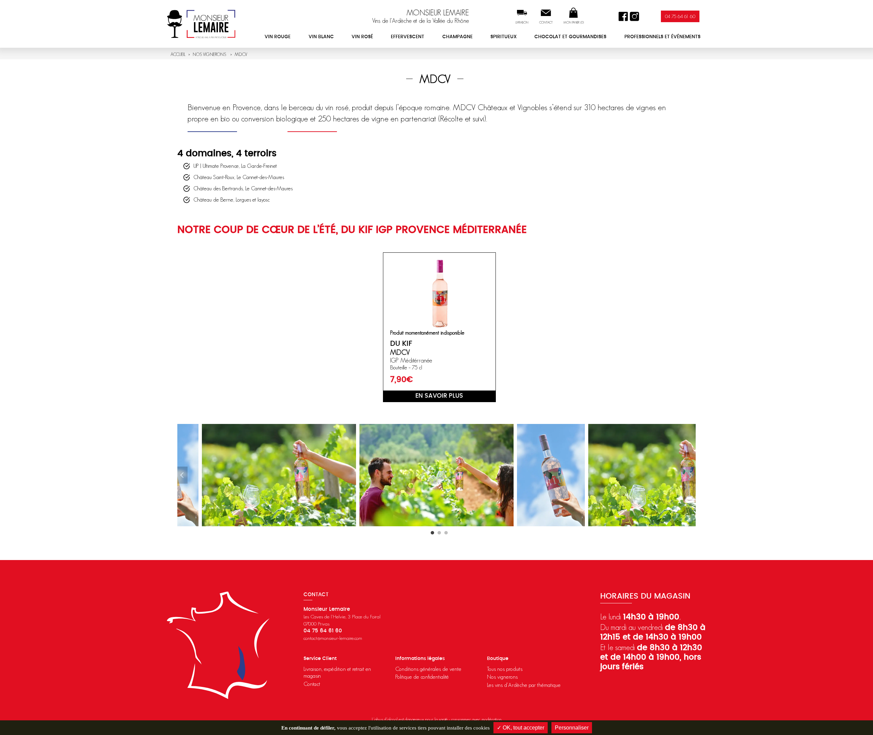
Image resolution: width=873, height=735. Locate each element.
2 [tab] (439, 532)
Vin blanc (321, 36)
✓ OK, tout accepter (520, 728)
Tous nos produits (504, 669)
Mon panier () (573, 22)
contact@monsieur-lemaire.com (333, 638)
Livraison (522, 22)
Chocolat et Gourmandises (570, 36)
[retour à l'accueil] (201, 23)
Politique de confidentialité (422, 677)
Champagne (457, 36)
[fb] (623, 16)
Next (690, 475)
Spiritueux (503, 36)
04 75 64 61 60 (680, 16)
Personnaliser (572, 728)
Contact (546, 22)
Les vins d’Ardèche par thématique (524, 685)
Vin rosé (362, 36)
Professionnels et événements (662, 36)
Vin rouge (278, 36)
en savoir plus (439, 396)
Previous (182, 475)
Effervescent (407, 36)
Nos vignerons (502, 677)
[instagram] (634, 16)
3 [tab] (446, 532)
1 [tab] (432, 532)
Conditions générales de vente (428, 669)
